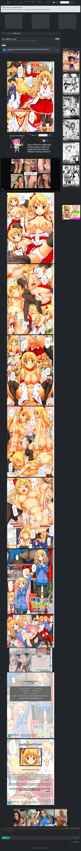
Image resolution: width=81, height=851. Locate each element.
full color (3, 45)
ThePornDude (27, 1)
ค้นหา (71, 2)
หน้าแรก (3, 33)
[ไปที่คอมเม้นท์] (45, 772)
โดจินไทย (8, 33)
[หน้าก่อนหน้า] (16, 228)
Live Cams (20, 2)
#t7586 (57, 39)
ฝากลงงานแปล (34, 2)
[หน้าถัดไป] (45, 96)
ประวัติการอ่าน (48, 2)
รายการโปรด (41, 2)
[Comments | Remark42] (40, 835)
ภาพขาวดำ (57, 2)
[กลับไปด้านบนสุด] (16, 96)
